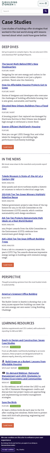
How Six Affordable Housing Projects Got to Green (24, 86)
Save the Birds (9, 402)
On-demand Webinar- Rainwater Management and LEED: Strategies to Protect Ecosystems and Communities (22, 376)
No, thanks (20, 450)
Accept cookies (8, 449)
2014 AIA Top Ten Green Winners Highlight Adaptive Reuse (23, 196)
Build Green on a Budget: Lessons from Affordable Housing (24, 363)
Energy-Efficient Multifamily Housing (21, 126)
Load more (7, 147)
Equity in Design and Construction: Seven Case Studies (23, 342)
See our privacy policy (8, 445)
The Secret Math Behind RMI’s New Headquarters (20, 65)
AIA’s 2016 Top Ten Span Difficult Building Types (23, 240)
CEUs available (15, 347)
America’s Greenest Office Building (19, 294)
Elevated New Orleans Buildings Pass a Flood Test (25, 107)
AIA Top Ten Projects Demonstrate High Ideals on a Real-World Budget (22, 219)
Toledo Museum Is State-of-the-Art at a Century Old (22, 178)
